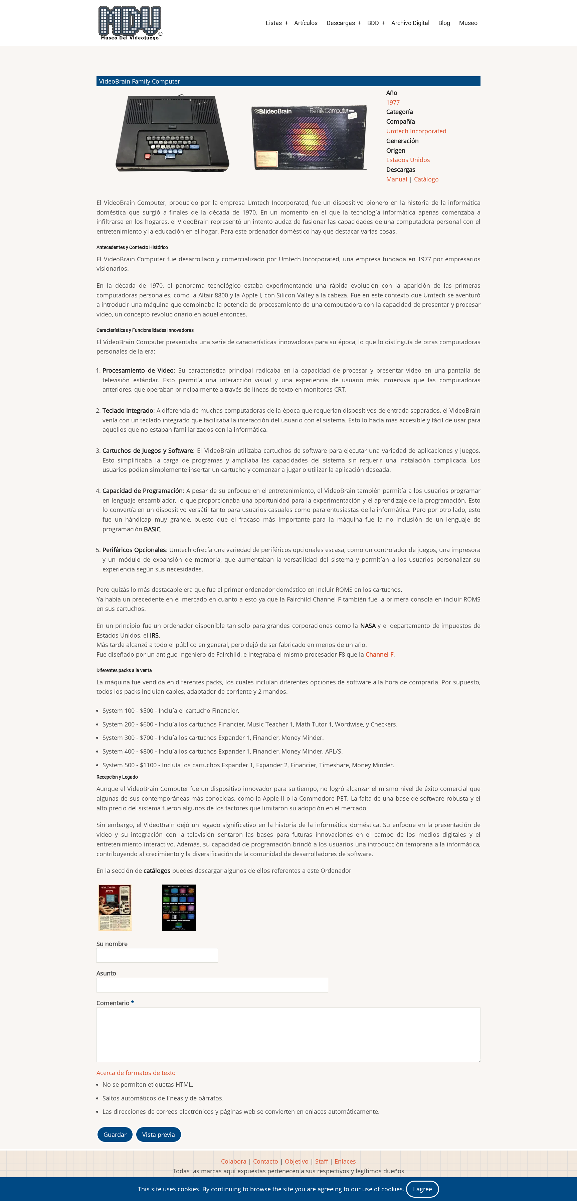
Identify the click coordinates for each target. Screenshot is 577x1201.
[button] (172, 140)
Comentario (113, 1003)
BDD (373, 22)
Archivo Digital (410, 22)
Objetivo (297, 1161)
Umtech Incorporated (416, 131)
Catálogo (426, 179)
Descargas (341, 22)
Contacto (265, 1161)
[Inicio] (130, 23)
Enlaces (345, 1161)
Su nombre (112, 944)
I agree (422, 1189)
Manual (396, 179)
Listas (274, 22)
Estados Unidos (408, 160)
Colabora (233, 1161)
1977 (393, 102)
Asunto (106, 973)
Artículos (306, 22)
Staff (321, 1161)
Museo (468, 22)
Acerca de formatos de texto (136, 1073)
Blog (444, 22)
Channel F (379, 654)
